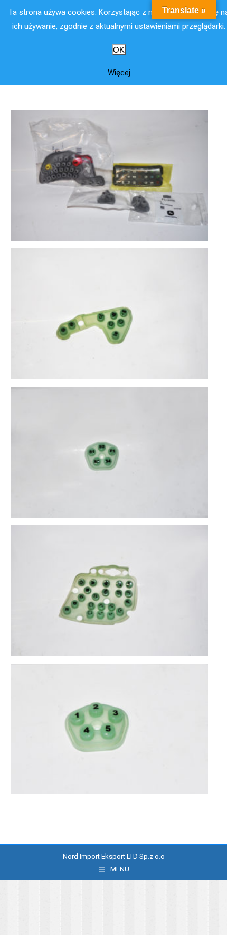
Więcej (119, 72)
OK (119, 49)
